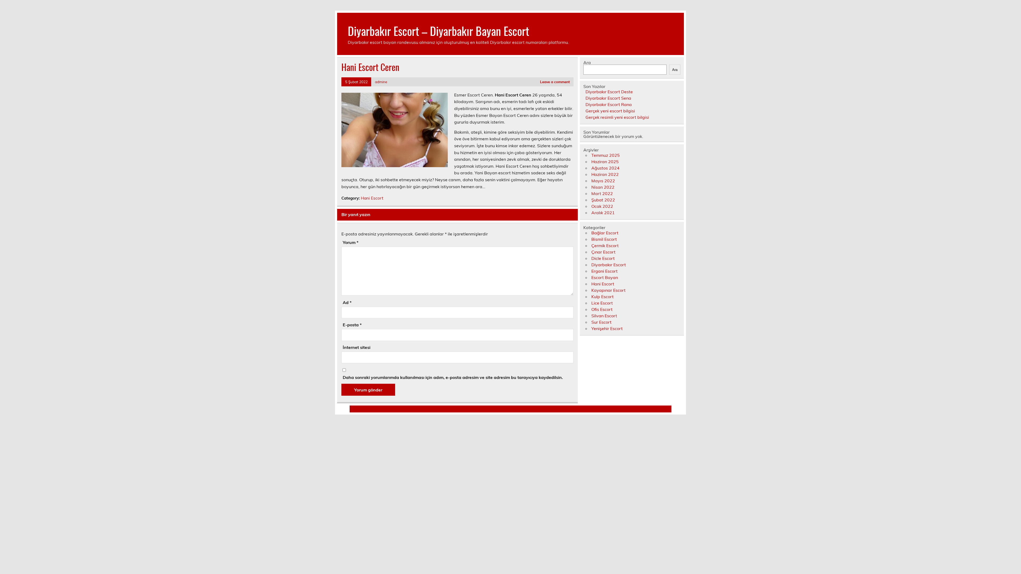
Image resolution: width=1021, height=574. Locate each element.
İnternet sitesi (356, 347)
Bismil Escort (604, 239)
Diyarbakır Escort (608, 264)
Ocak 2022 (602, 206)
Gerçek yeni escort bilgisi (610, 110)
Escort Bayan (604, 277)
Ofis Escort (602, 309)
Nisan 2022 (602, 187)
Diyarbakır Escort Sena (608, 98)
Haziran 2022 (605, 174)
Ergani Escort (604, 271)
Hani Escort (372, 198)
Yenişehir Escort (607, 328)
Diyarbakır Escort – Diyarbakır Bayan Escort (438, 30)
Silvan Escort (604, 315)
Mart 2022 (602, 193)
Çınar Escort (603, 252)
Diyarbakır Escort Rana (608, 104)
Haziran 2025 (605, 161)
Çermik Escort (605, 245)
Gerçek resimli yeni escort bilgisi (617, 117)
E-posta (352, 325)
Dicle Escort (603, 258)
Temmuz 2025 (605, 155)
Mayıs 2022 (603, 180)
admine (381, 81)
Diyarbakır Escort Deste (609, 91)
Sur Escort (601, 322)
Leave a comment (555, 81)
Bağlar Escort (604, 232)
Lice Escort (602, 303)
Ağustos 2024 (605, 168)
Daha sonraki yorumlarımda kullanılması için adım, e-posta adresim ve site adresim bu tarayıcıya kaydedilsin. (453, 377)
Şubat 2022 (603, 199)
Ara (587, 62)
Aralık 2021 (603, 212)
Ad (347, 302)
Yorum (350, 242)
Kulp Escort (602, 296)
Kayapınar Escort (608, 290)
